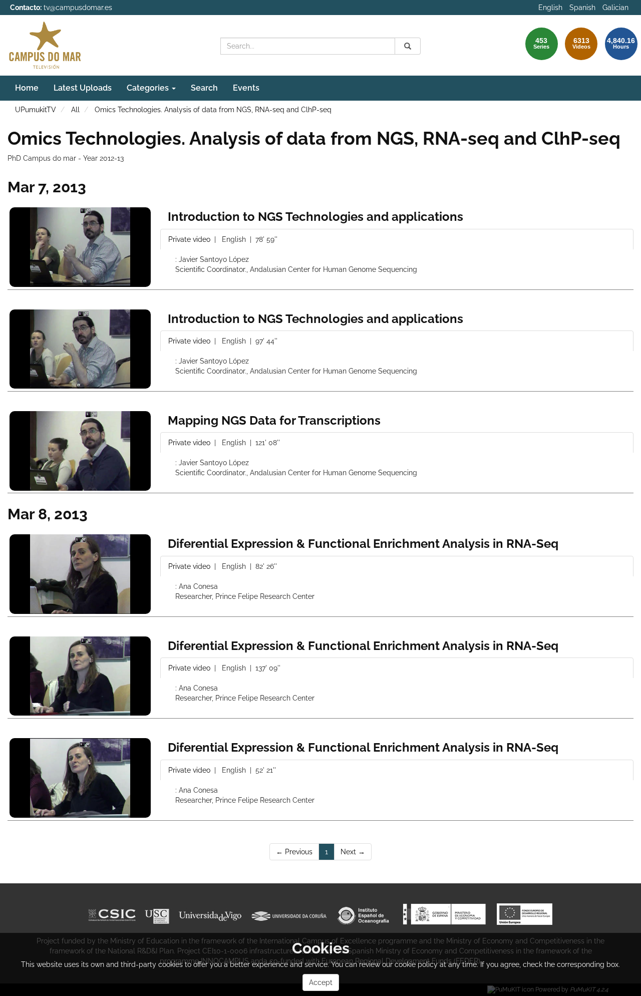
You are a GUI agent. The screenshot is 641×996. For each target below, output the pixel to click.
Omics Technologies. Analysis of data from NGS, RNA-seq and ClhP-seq (213, 110)
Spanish (582, 8)
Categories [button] (149, 88)
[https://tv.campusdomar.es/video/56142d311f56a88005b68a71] (80, 778)
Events (246, 88)
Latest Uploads (83, 88)
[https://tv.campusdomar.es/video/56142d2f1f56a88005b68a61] (80, 451)
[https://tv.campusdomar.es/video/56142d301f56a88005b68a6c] (80, 676)
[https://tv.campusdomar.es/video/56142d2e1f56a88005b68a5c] (80, 349)
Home (27, 88)
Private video (190, 239)
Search (204, 88)
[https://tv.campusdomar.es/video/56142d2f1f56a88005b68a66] (80, 574)
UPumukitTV (35, 110)
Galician (615, 8)
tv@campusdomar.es (78, 8)
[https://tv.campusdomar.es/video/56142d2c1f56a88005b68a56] (80, 247)
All (75, 110)
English (550, 8)
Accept (321, 982)
